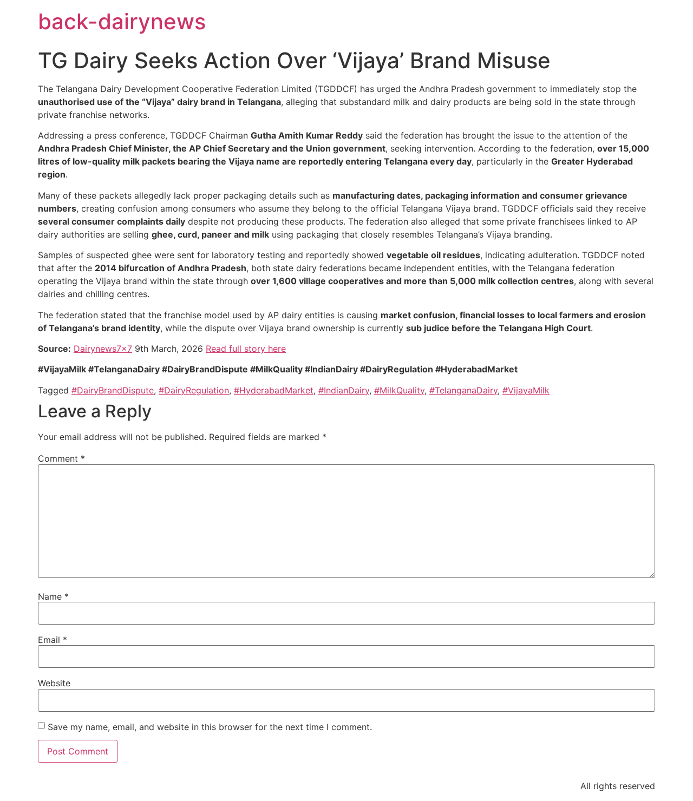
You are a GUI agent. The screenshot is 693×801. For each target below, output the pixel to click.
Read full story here (246, 348)
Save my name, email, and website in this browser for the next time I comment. (210, 727)
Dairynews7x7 (103, 348)
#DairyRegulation (194, 390)
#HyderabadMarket (273, 390)
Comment (61, 458)
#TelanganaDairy (463, 390)
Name (53, 596)
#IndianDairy (343, 390)
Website (54, 683)
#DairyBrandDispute (112, 390)
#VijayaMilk (526, 390)
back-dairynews (122, 21)
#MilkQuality (399, 390)
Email (52, 639)
